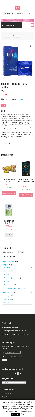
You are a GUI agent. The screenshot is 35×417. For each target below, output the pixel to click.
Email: (4, 356)
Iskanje (21, 252)
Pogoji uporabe (6, 393)
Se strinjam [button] (15, 414)
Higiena (6, 281)
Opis (3, 105)
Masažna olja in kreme (11, 278)
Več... (22, 414)
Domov (6, 35)
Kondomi (17, 35)
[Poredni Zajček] (17, 21)
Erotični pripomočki (8, 261)
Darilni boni (6, 303)
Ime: (3, 352)
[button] (32, 25)
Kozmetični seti (9, 285)
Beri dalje (9, 235)
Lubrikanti (7, 271)
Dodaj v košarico (8, 193)
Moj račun (5, 397)
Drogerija (11, 35)
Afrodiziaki (7, 267)
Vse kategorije (9, 25)
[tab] (3, 105)
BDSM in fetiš (7, 299)
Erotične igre (6, 296)
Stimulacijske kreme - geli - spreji (14, 288)
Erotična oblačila (8, 292)
